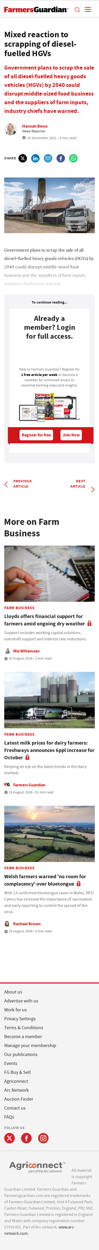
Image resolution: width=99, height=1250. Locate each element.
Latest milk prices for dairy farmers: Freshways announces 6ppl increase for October (49, 750)
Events (10, 1063)
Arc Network (16, 1090)
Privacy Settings (20, 1019)
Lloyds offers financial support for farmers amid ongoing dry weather (44, 620)
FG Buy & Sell (17, 1072)
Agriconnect (16, 1081)
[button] (77, 9)
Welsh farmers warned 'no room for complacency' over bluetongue (45, 880)
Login (49, 355)
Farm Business (19, 607)
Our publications (20, 1055)
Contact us (15, 1108)
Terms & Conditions (23, 1028)
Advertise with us (21, 1001)
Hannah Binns (35, 126)
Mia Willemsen (26, 651)
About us (13, 992)
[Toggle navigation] (86, 9)
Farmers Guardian (29, 785)
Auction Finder (18, 1099)
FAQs (9, 1117)
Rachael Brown (27, 924)
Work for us (15, 1010)
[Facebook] (26, 1138)
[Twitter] (9, 1138)
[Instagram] (43, 1138)
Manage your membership (30, 1046)
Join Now (71, 435)
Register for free (36, 435)
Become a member (23, 1037)
